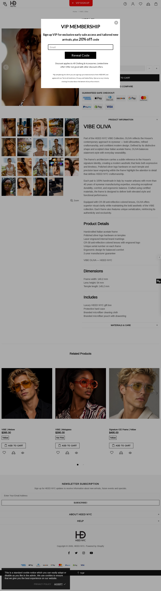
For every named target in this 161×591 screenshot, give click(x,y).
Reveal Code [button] (80, 55)
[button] (116, 23)
